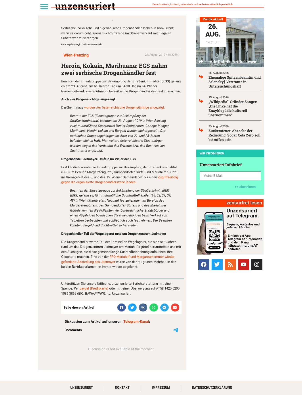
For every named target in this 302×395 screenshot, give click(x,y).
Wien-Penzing (76, 55)
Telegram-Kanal (136, 321)
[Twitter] (217, 264)
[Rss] (230, 264)
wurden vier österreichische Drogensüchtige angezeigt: (124, 107)
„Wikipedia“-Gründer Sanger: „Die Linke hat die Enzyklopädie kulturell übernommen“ (232, 108)
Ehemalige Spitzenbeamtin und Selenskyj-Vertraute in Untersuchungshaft (234, 81)
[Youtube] (243, 264)
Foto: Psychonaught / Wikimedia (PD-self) (81, 44)
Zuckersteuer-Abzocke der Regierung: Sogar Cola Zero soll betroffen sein (234, 135)
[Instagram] (256, 264)
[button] (44, 6)
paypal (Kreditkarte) (94, 288)
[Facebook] (203, 264)
